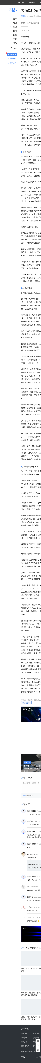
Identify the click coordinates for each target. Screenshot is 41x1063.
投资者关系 (25, 1046)
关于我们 (36, 1038)
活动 (15, 42)
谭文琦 (23, 16)
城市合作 (24, 1033)
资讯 (15, 26)
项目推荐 (26, 703)
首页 (15, 18)
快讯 (15, 22)
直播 (15, 30)
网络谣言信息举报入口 (29, 1051)
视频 (15, 34)
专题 (15, 38)
